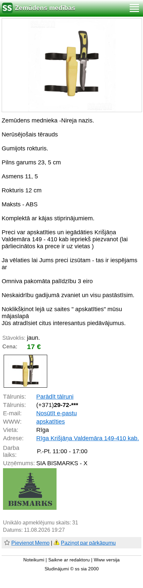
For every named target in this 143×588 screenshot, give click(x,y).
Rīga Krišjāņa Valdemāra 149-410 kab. (87, 438)
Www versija (107, 559)
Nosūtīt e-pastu (56, 413)
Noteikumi (33, 559)
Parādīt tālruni (54, 396)
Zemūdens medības (45, 7)
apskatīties (50, 421)
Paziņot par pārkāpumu (88, 543)
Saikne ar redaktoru (69, 559)
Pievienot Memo (30, 543)
